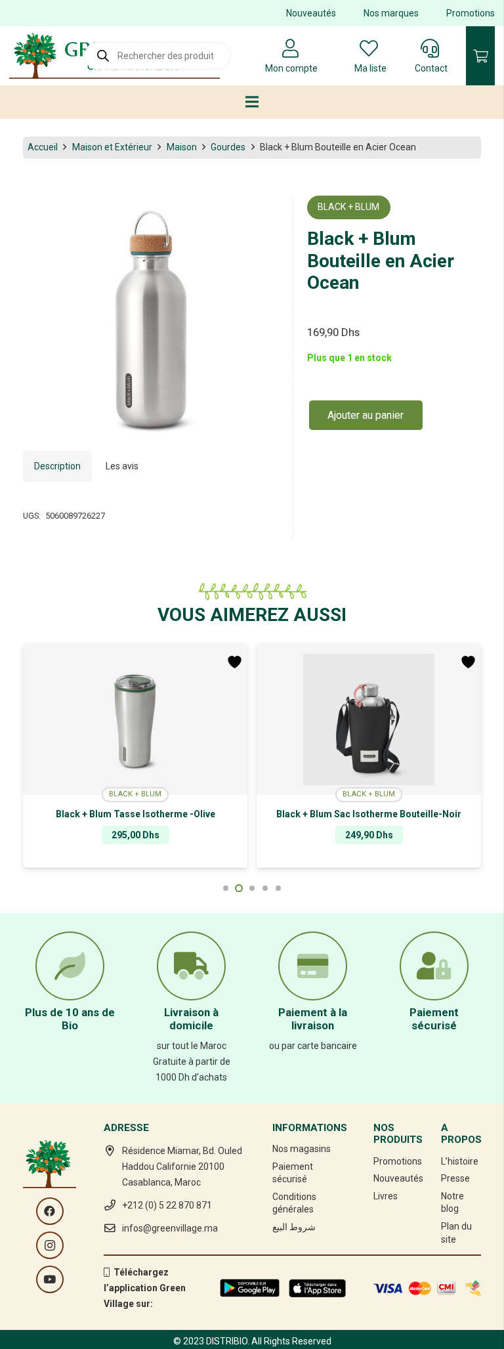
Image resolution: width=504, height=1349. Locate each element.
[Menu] (252, 101)
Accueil (43, 147)
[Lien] (250, 1288)
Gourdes (228, 147)
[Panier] (480, 55)
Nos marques (391, 13)
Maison (182, 147)
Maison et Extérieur (112, 147)
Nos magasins (301, 1149)
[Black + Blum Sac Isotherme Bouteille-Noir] (369, 719)
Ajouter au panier (365, 415)
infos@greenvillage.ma (170, 1228)
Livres (385, 1196)
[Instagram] (50, 1245)
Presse (455, 1178)
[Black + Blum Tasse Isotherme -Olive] (135, 719)
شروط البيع (294, 1227)
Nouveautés (311, 13)
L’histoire (459, 1161)
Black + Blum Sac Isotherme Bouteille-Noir (368, 814)
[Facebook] (50, 1211)
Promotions (470, 13)
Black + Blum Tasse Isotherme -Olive (135, 814)
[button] (260, 214)
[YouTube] (50, 1279)
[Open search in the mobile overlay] (157, 56)
